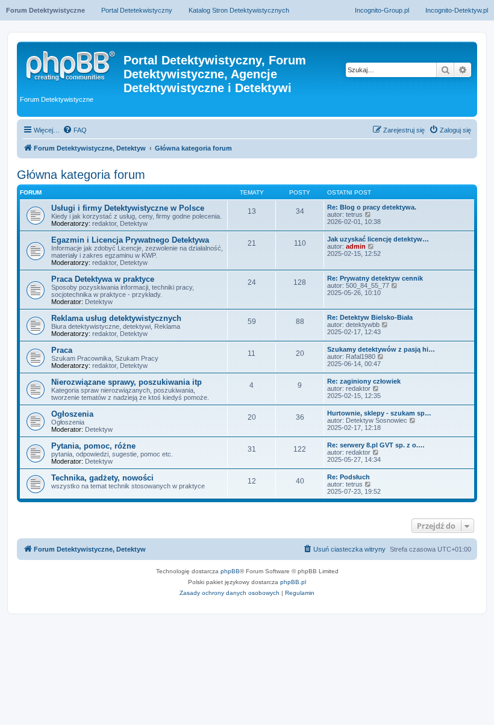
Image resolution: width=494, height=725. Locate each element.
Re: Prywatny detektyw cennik (375, 278)
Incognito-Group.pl (382, 10)
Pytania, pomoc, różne (93, 445)
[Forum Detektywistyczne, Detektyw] (72, 64)
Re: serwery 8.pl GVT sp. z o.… (376, 445)
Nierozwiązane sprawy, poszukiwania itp (126, 382)
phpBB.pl (293, 582)
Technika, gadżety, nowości (102, 477)
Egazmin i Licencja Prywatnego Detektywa (130, 239)
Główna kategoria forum (81, 174)
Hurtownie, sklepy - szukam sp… (379, 413)
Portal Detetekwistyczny (136, 10)
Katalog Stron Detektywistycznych (239, 10)
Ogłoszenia (72, 414)
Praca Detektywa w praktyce (102, 279)
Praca (61, 350)
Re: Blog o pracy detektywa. (371, 207)
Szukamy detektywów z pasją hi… (381, 349)
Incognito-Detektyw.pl (456, 10)
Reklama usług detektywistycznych (116, 318)
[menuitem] (75, 130)
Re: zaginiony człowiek (364, 381)
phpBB (230, 571)
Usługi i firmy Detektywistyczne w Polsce (127, 208)
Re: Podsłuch (348, 477)
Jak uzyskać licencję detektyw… (378, 239)
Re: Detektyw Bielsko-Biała (370, 317)
